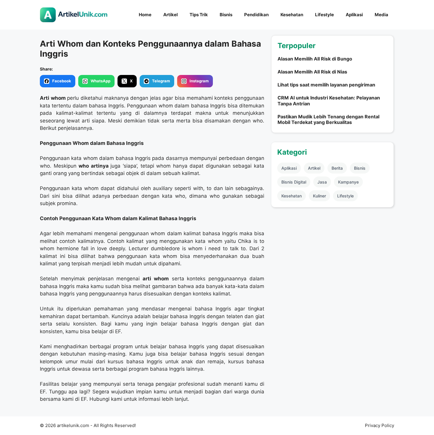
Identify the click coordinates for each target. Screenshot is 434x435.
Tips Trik (199, 14)
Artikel (170, 14)
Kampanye (348, 181)
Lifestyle (324, 14)
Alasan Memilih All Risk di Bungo (315, 59)
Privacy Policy (379, 425)
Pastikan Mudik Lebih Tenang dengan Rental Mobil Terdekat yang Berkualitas (328, 119)
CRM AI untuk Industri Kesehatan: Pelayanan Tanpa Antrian (329, 100)
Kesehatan (291, 14)
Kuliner (319, 195)
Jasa (322, 181)
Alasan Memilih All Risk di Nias (312, 72)
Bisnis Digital (293, 181)
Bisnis (226, 14)
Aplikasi (354, 14)
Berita (337, 168)
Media (381, 14)
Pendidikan (256, 14)
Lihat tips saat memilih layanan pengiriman (326, 85)
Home (145, 14)
